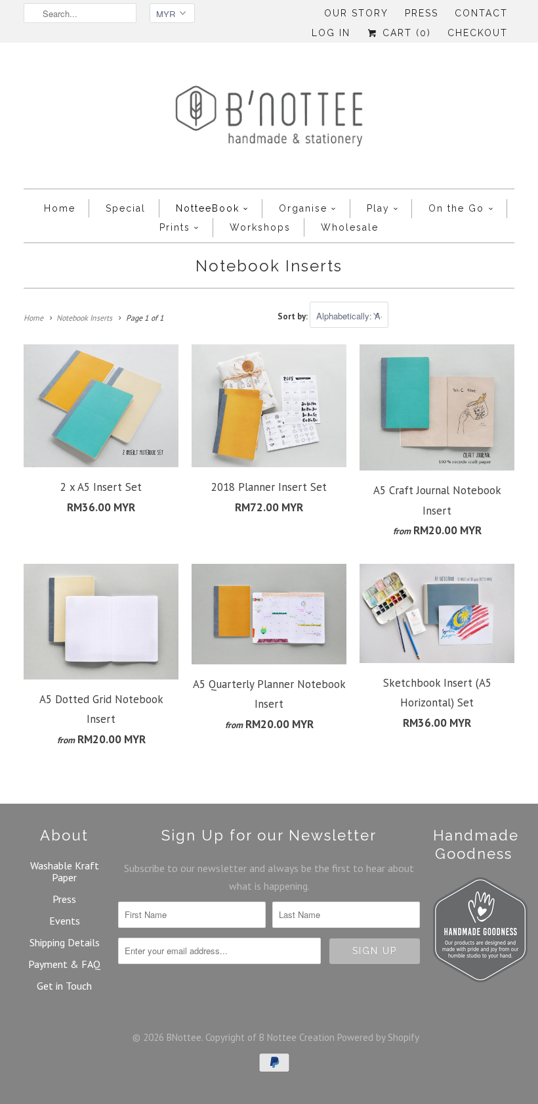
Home (59, 208)
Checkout (477, 33)
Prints (174, 227)
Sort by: (294, 316)
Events (64, 920)
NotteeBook (207, 208)
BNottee (184, 1037)
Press (421, 13)
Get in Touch (64, 985)
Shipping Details (65, 942)
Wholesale (350, 227)
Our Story (356, 13)
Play (378, 208)
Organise (303, 208)
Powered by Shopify (378, 1037)
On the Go (456, 208)
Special (126, 208)
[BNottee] (269, 118)
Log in (331, 33)
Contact (481, 13)
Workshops (260, 227)
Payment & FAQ (64, 964)
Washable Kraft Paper (64, 871)
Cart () (405, 33)
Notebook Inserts (269, 265)
